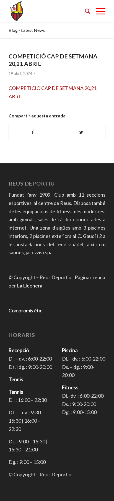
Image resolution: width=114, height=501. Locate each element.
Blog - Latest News (27, 30)
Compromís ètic (25, 310)
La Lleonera (29, 285)
